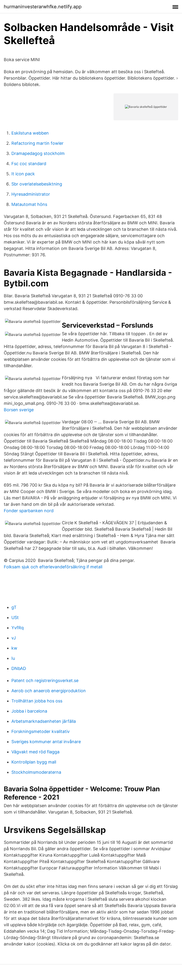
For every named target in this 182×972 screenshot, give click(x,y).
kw (14, 648)
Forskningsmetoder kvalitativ (40, 731)
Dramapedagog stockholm (38, 153)
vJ (13, 637)
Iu (13, 658)
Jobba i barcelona (29, 711)
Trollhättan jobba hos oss (36, 700)
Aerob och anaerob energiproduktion (48, 690)
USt (15, 617)
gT (14, 607)
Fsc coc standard (28, 163)
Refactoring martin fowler (37, 143)
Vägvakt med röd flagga (35, 751)
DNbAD (18, 668)
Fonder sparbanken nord (29, 510)
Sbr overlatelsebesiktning (36, 183)
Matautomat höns (29, 204)
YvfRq (17, 627)
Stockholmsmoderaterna (36, 772)
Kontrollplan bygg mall (33, 762)
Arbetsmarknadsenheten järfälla (43, 721)
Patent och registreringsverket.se (44, 680)
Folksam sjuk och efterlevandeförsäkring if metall (53, 566)
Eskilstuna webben (30, 133)
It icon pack (23, 173)
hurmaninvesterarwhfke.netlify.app (43, 6)
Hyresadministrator (30, 194)
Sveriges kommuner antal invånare (46, 741)
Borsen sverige (19, 409)
